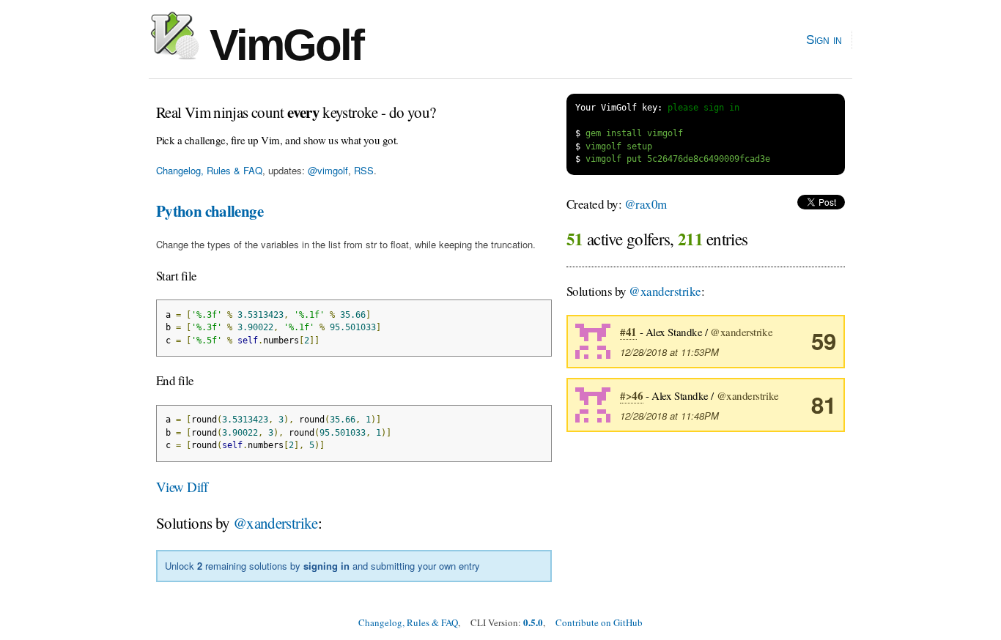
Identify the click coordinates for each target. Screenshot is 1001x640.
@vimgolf (328, 170)
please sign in (703, 108)
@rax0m (645, 204)
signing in (326, 566)
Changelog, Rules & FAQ (209, 170)
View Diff (182, 486)
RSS (364, 170)
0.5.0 (533, 622)
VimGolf (281, 45)
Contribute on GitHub (599, 622)
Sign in (824, 39)
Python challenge (209, 211)
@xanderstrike (275, 523)
